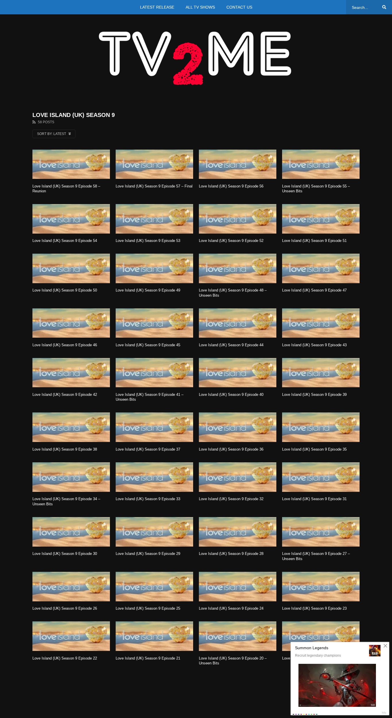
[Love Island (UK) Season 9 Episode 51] (321, 218)
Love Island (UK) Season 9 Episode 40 (231, 394)
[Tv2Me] (196, 58)
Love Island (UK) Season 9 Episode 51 (314, 240)
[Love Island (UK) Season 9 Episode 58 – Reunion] (71, 164)
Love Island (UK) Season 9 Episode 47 (314, 290)
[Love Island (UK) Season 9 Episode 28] (237, 532)
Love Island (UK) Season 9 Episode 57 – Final (154, 186)
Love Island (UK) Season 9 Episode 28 (231, 553)
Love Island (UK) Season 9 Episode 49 (148, 290)
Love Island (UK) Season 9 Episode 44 (231, 345)
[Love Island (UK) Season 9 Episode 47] (321, 268)
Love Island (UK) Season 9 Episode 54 (64, 240)
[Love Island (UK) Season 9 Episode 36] (237, 427)
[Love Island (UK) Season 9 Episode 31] (321, 477)
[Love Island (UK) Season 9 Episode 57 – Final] (154, 164)
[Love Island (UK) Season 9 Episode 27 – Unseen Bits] (321, 532)
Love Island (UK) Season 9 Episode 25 (148, 608)
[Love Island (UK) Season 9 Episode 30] (71, 532)
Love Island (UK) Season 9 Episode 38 (64, 449)
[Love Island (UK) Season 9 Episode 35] (321, 427)
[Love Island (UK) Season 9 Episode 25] (154, 586)
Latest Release (157, 7)
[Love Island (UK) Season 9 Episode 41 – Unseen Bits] (154, 372)
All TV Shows (200, 7)
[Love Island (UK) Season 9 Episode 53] (154, 218)
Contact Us (239, 7)
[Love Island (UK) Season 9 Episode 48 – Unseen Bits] (237, 268)
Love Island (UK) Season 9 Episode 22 (64, 658)
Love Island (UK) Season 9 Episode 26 (64, 608)
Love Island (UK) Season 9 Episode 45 (148, 345)
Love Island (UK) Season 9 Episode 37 (148, 449)
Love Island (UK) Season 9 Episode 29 (148, 553)
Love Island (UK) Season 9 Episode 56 (231, 186)
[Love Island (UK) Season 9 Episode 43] (321, 323)
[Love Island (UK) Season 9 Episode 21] (154, 636)
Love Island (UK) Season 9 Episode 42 (64, 394)
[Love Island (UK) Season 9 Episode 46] (71, 323)
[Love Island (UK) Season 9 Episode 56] (237, 164)
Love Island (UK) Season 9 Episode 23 (314, 608)
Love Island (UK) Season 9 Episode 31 (314, 499)
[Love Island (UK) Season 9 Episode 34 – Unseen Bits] (71, 477)
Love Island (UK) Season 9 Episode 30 (64, 553)
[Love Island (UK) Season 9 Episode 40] (237, 372)
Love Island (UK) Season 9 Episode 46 (64, 345)
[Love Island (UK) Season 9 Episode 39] (321, 372)
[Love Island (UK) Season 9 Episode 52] (237, 218)
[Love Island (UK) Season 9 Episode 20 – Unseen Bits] (237, 636)
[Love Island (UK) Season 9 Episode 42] (71, 372)
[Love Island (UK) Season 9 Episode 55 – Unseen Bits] (321, 164)
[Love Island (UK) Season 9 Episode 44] (237, 323)
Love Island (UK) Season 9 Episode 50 (64, 290)
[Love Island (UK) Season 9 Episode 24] (237, 586)
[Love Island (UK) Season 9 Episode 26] (71, 586)
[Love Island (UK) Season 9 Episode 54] (71, 218)
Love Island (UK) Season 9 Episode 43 (314, 345)
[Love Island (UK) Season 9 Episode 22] (71, 636)
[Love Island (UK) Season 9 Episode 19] (321, 636)
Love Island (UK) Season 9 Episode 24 (231, 608)
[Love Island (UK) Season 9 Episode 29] (154, 532)
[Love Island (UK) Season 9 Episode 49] (154, 268)
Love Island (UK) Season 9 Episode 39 (314, 394)
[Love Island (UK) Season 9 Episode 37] (154, 427)
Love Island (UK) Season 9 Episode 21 (148, 658)
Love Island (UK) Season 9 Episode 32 (231, 499)
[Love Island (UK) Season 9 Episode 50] (71, 268)
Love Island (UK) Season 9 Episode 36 (231, 449)
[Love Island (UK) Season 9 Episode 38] (71, 427)
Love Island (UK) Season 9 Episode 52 (231, 240)
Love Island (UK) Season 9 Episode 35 (314, 449)
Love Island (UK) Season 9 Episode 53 (148, 240)
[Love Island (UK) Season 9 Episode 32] (237, 477)
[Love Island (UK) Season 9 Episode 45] (154, 323)
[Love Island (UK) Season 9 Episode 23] (321, 586)
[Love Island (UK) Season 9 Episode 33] (154, 477)
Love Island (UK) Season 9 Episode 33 (148, 499)
